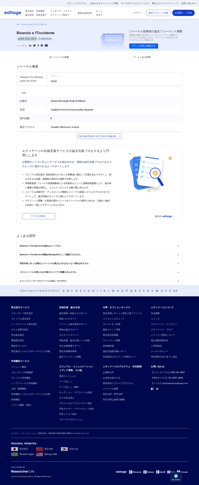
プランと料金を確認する (144, 46)
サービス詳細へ (38, 216)
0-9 (175, 290)
